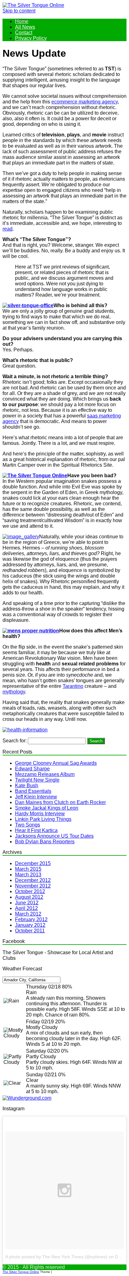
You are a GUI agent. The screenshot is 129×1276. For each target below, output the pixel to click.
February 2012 (31, 919)
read (8, 228)
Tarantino (73, 686)
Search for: (15, 740)
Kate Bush (26, 785)
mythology (14, 691)
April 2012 (26, 908)
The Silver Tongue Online (21, 1272)
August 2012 (29, 897)
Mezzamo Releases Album (45, 774)
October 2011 (30, 930)
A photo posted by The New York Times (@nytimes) (56, 1256)
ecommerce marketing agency (84, 101)
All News (25, 27)
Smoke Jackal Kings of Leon (46, 808)
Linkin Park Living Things (43, 819)
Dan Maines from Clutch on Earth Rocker (60, 802)
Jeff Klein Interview (36, 796)
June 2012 (27, 902)
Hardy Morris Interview (40, 813)
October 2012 (30, 891)
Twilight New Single (37, 780)
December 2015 (33, 863)
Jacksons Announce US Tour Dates (54, 836)
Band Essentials (33, 791)
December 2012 (33, 880)
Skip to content (19, 10)
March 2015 (28, 869)
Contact (23, 32)
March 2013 (28, 874)
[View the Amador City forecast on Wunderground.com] (27, 1098)
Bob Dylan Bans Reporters (45, 841)
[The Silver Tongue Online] (33, 5)
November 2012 (33, 885)
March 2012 (28, 914)
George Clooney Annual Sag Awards (56, 763)
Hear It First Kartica (36, 830)
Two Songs (27, 824)
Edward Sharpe (32, 768)
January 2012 (30, 925)
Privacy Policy (31, 38)
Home (21, 21)
